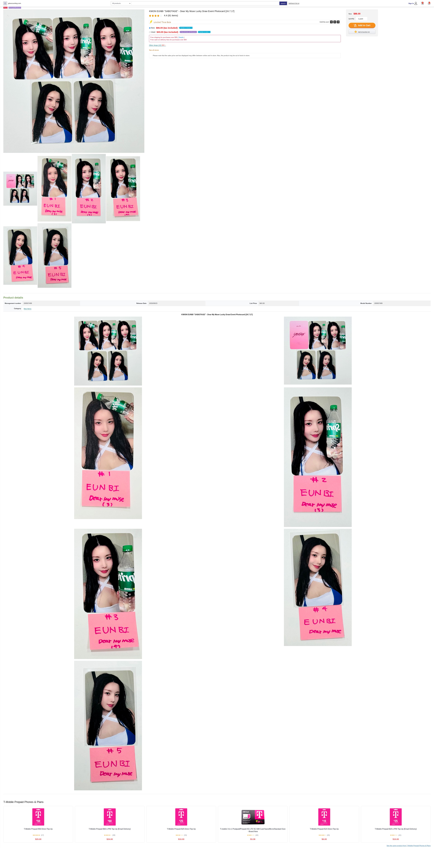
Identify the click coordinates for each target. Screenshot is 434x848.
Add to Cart (363, 25)
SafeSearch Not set (294, 3)
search (283, 3)
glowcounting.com (14, 3)
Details (181, 37)
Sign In (411, 3)
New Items (27, 309)
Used (180, 32)
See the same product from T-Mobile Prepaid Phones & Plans (409, 846)
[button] (429, 3)
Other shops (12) (157, 45)
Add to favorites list (364, 32)
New (171, 28)
